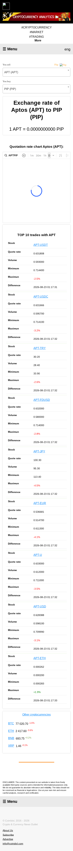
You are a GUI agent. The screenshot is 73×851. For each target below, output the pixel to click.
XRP (11, 745)
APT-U (37, 554)
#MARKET (36, 32)
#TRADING (36, 36)
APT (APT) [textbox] (11, 72)
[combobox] (36, 72)
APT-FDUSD (41, 399)
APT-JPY (39, 451)
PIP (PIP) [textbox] (10, 88)
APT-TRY (39, 348)
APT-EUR (39, 503)
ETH (11, 730)
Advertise (8, 839)
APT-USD (39, 606)
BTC (11, 723)
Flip (56, 64)
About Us (8, 830)
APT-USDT (40, 244)
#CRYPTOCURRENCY (36, 27)
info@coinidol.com (13, 843)
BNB (11, 738)
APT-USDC (40, 296)
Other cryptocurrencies (36, 714)
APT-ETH (39, 658)
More (38, 40)
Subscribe (8, 834)
